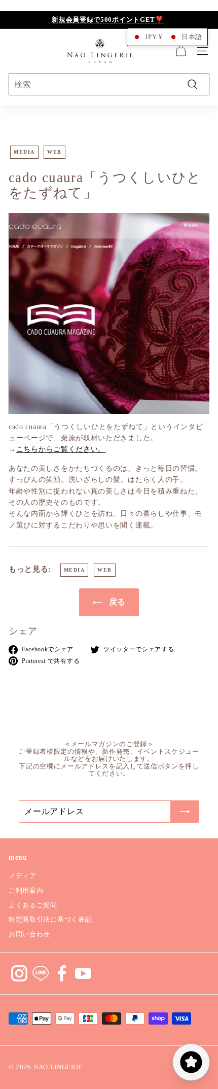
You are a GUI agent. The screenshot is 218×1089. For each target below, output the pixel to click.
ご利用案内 (26, 890)
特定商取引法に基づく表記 (50, 919)
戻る (116, 602)
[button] (167, 37)
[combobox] (109, 85)
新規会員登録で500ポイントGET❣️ (108, 19)
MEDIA (24, 152)
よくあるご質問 (33, 905)
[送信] (185, 811)
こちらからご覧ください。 (60, 449)
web (54, 152)
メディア (23, 876)
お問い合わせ (29, 934)
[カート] (181, 51)
